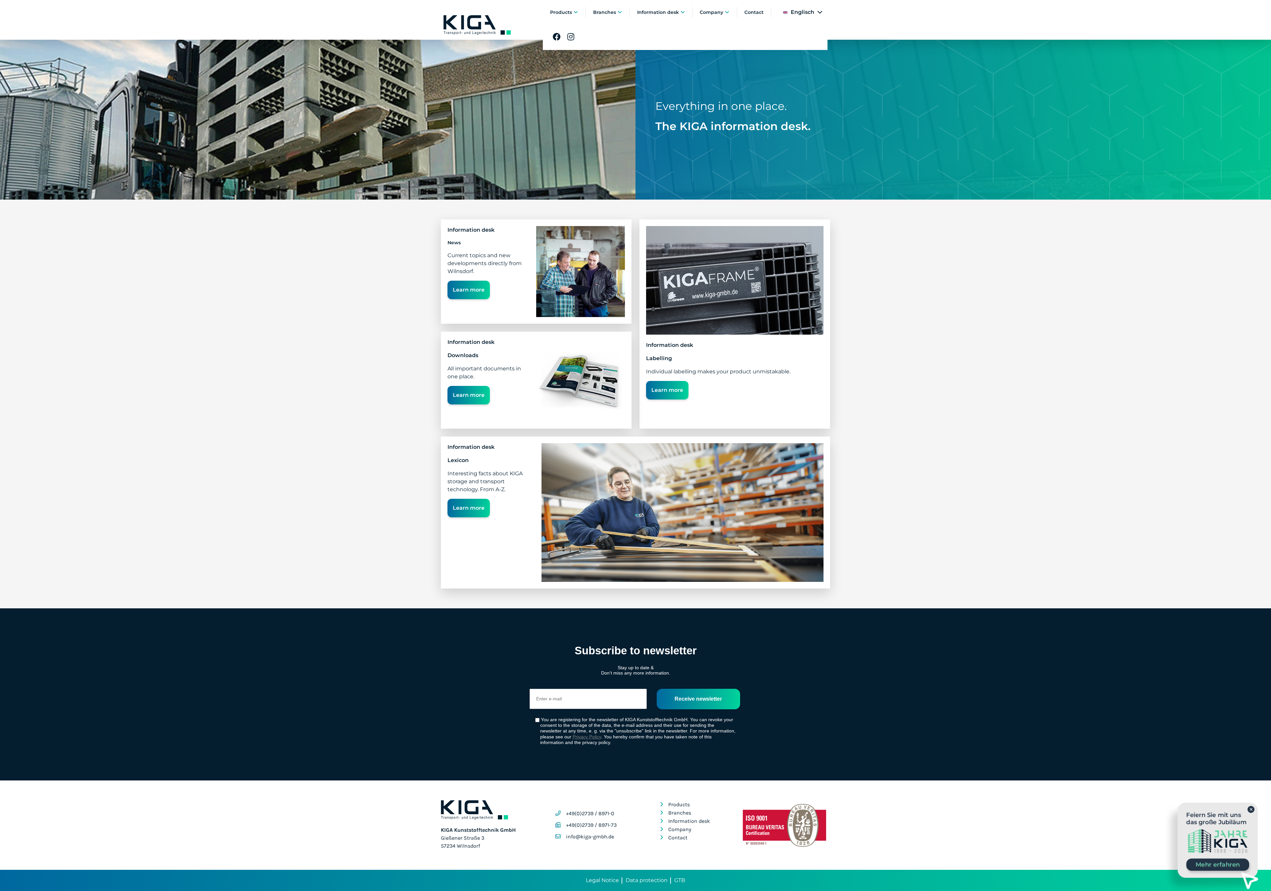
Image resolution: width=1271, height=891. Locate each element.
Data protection (647, 880)
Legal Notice (602, 880)
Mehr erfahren (1218, 864)
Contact (754, 12)
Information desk (658, 12)
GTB (679, 880)
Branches (605, 12)
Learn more (469, 290)
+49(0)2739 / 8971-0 (590, 813)
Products (561, 12)
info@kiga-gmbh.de (590, 836)
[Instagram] (571, 37)
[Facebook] (556, 37)
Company (712, 12)
